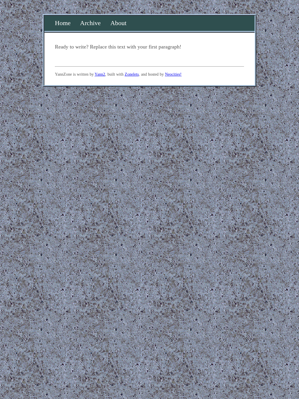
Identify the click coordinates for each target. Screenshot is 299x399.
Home (63, 23)
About (118, 23)
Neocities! (173, 74)
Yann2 (100, 74)
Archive (90, 23)
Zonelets (132, 74)
